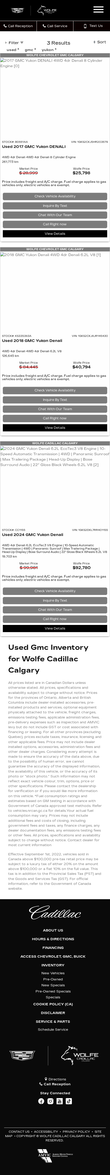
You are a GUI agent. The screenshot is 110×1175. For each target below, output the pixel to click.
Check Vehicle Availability (55, 196)
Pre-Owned (53, 979)
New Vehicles (52, 973)
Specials (53, 997)
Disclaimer (53, 1013)
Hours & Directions (53, 939)
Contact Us (19, 1131)
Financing (53, 948)
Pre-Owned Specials (53, 991)
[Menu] (98, 10)
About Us (53, 930)
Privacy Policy (76, 1131)
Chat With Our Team (55, 215)
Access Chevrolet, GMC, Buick (52, 956)
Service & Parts (53, 1022)
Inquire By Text (55, 206)
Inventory (52, 965)
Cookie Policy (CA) (53, 1004)
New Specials (53, 985)
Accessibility (46, 1131)
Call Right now (55, 224)
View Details (55, 234)
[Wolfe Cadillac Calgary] (34, 10)
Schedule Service (53, 1029)
